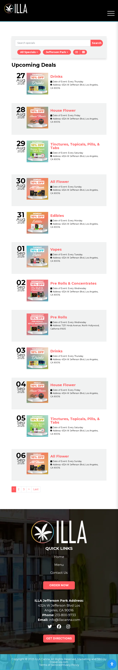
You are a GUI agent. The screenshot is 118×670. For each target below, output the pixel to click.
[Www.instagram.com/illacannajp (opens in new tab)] (68, 626)
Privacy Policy (70, 665)
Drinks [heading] (56, 76)
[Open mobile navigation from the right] (111, 13)
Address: (56, 84)
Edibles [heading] (57, 216)
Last (36, 489)
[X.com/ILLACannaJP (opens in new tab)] (49, 626)
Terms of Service (49, 665)
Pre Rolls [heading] (58, 317)
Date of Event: (59, 81)
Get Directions (59, 638)
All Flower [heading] (59, 182)
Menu (59, 565)
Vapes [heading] (56, 249)
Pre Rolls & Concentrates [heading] (73, 283)
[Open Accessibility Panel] (112, 664)
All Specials (28, 52)
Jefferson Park (56, 52)
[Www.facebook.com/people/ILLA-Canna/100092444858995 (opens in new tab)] (59, 626)
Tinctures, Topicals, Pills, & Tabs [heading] (75, 146)
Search (96, 43)
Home (59, 557)
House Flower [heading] (63, 110)
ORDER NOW (59, 585)
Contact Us (59, 573)
